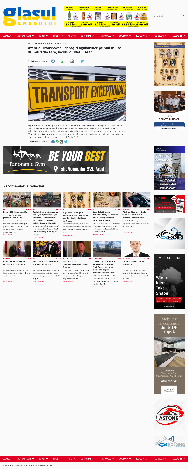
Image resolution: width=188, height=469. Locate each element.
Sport (56, 36)
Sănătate (141, 36)
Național (106, 36)
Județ (42, 36)
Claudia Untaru (39, 43)
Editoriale (87, 36)
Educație (159, 36)
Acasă (6, 36)
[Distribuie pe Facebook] (53, 61)
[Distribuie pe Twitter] (82, 61)
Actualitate (24, 36)
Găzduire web (39, 465)
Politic (72, 36)
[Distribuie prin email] (72, 61)
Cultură (123, 36)
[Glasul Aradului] (30, 16)
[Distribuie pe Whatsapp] (62, 61)
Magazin (177, 36)
